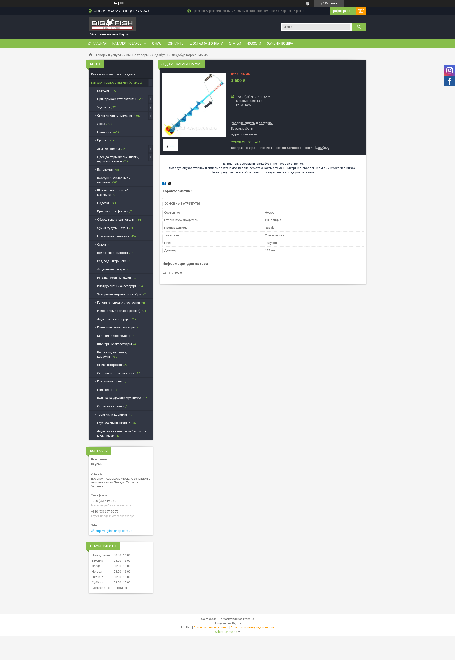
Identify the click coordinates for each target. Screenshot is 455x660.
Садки (102, 244)
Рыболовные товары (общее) (118, 311)
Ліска (101, 124)
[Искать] (359, 27)
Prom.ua (248, 619)
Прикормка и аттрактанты (116, 99)
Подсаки (103, 203)
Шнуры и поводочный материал (113, 192)
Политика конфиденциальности (252, 627)
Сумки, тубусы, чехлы (112, 228)
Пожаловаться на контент (211, 627)
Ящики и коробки (109, 365)
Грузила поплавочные (113, 236)
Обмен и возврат (281, 43)
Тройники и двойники (112, 414)
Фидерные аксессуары (113, 319)
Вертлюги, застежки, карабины (112, 354)
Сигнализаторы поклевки (116, 373)
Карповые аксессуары (113, 335)
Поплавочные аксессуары (116, 327)
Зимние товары (136, 55)
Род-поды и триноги (111, 261)
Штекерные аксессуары (114, 344)
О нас (156, 43)
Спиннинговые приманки (115, 115)
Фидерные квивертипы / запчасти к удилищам (122, 433)
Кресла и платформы (112, 211)
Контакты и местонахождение (113, 74)
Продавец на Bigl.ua (227, 623)
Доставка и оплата (206, 43)
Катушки (103, 90)
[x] (169, 184)
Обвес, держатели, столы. (116, 219)
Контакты (175, 43)
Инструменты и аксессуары (117, 286)
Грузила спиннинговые (113, 423)
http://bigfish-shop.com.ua (114, 531)
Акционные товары (111, 269)
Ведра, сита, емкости (112, 253)
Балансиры (105, 169)
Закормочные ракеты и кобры (119, 294)
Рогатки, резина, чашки (114, 277)
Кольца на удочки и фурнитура (119, 398)
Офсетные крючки (110, 406)
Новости (254, 43)
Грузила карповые (110, 381)
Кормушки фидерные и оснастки (114, 180)
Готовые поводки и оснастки (118, 302)
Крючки (103, 140)
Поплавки (104, 132)
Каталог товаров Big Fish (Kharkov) (116, 82)
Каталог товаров (126, 43)
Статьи (235, 43)
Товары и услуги (108, 55)
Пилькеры (104, 389)
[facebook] (164, 184)
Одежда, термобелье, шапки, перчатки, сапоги (118, 159)
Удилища (103, 107)
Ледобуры (160, 55)
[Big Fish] (112, 24)
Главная (100, 43)
